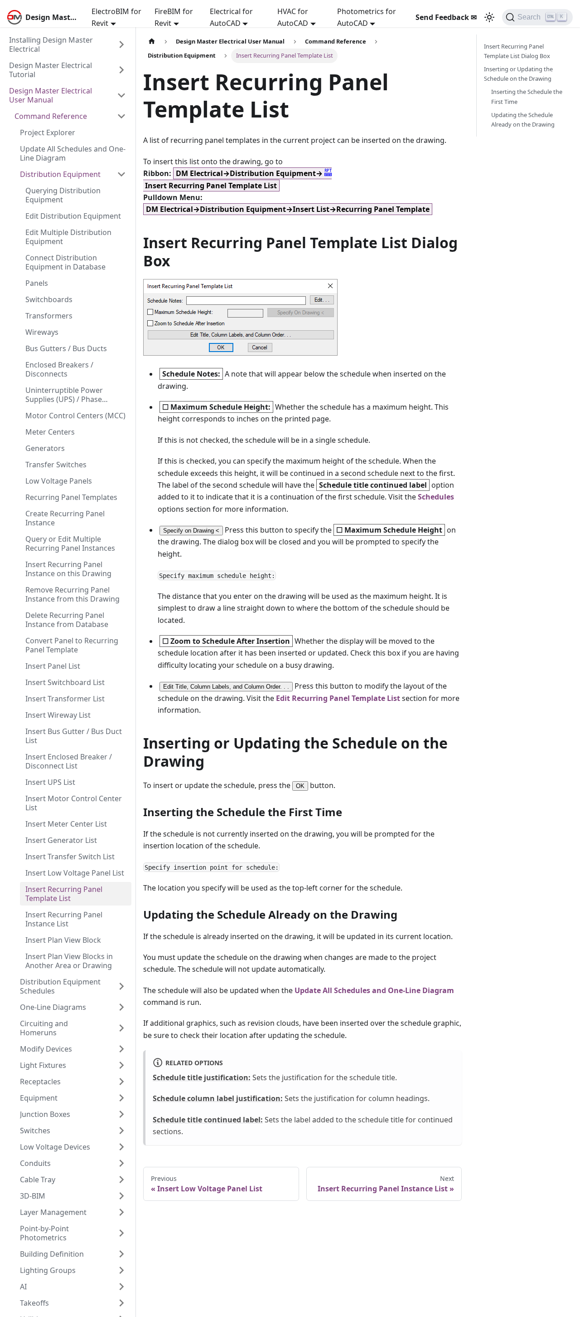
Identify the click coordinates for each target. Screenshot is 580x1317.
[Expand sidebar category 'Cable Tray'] (121, 1179)
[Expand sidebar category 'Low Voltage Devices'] (121, 1147)
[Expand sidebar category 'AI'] (121, 1286)
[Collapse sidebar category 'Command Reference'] (121, 116)
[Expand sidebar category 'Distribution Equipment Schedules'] (121, 986)
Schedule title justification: (202, 1077)
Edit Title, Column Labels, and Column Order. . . (226, 686)
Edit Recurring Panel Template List (338, 698)
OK (300, 786)
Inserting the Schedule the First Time (526, 96)
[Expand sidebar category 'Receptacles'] (121, 1081)
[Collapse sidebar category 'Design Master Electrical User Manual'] (121, 95)
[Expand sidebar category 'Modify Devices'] (121, 1049)
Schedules (436, 497)
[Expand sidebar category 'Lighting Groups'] (121, 1270)
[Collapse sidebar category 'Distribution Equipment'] (121, 174)
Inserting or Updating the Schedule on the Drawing (518, 74)
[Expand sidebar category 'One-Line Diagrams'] (121, 1007)
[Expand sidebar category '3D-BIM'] (121, 1196)
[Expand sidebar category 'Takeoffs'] (121, 1303)
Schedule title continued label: (208, 1120)
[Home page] (151, 41)
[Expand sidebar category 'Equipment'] (121, 1098)
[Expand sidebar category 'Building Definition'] (121, 1254)
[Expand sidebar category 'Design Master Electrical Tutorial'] (121, 70)
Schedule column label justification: (218, 1098)
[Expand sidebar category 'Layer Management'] (121, 1212)
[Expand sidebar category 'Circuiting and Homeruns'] (121, 1028)
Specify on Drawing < (191, 530)
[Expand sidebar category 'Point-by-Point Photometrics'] (121, 1233)
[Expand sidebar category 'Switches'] (121, 1130)
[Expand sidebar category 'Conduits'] (121, 1163)
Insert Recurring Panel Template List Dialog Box (517, 51)
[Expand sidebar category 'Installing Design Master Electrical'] (121, 44)
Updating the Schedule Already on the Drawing (523, 119)
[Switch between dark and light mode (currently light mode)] (489, 17)
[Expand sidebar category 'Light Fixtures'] (121, 1065)
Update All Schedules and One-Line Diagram (374, 990)
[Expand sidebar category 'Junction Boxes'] (121, 1114)
